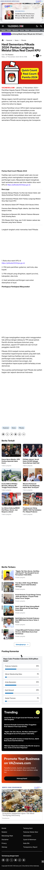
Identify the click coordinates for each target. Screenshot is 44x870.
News (3, 30)
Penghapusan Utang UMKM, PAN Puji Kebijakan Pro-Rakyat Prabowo (32, 509)
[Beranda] (3, 40)
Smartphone (2, 586)
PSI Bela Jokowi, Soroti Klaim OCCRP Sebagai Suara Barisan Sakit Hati (31, 461)
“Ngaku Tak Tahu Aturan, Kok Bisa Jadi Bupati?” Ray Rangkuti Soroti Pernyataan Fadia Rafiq (27, 573)
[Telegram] (11, 434)
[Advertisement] (22, 145)
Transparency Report (30, 847)
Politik (9, 30)
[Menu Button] (3, 26)
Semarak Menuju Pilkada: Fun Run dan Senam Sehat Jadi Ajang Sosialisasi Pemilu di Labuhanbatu (21, 194)
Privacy (4, 843)
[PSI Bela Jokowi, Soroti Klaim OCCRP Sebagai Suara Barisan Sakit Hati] (32, 450)
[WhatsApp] (19, 434)
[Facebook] (3, 434)
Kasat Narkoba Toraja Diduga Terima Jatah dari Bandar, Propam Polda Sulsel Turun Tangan (28, 596)
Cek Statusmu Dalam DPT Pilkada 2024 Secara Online (20, 204)
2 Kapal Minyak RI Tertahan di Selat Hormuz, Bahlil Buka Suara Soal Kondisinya (27, 631)
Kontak (4, 828)
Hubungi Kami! (22, 778)
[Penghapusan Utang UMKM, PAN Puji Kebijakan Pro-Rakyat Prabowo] (32, 499)
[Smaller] (34, 55)
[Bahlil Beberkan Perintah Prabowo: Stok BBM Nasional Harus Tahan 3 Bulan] (8, 622)
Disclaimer (5, 839)
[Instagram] (7, 860)
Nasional (6, 428)
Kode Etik (26, 843)
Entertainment (35, 30)
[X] (7, 434)
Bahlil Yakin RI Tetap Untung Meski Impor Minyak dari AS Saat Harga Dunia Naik (27, 608)
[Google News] (23, 860)
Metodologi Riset (7, 836)
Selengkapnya (21, 644)
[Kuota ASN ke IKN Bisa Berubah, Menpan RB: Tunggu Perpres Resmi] (11, 474)
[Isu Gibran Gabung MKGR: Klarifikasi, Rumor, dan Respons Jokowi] (11, 499)
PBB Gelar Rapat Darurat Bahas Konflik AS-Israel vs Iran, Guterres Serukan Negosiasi (22, 746)
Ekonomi (15, 30)
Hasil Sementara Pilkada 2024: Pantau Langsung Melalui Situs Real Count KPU (21, 200)
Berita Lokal (2, 574)
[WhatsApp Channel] (19, 860)
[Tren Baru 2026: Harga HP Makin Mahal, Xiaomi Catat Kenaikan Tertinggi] (8, 587)
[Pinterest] (15, 434)
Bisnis (27, 30)
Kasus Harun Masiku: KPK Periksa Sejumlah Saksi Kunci (11, 461)
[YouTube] (15, 860)
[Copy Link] (23, 434)
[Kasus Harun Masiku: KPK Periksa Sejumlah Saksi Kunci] (11, 450)
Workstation (27, 836)
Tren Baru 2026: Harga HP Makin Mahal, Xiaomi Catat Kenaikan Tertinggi (26, 584)
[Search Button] (41, 26)
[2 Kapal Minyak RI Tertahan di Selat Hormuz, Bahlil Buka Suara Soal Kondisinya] (8, 634)
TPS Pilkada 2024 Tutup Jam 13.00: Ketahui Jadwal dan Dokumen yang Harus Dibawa (21, 221)
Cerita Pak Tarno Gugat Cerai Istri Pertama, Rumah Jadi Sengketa (21, 718)
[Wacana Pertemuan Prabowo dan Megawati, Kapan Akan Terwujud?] (32, 474)
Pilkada (21, 428)
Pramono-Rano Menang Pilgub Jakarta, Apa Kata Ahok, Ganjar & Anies (20, 209)
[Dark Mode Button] (37, 26)
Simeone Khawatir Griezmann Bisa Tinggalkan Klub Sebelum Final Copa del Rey (20, 725)
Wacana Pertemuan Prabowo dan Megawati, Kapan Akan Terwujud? (31, 485)
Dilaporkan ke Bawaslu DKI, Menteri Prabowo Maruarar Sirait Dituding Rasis (20, 215)
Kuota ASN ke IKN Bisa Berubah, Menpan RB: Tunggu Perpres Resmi (9, 485)
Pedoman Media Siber (30, 832)
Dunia (22, 30)
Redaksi (4, 832)
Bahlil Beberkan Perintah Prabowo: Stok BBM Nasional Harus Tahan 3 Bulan (27, 620)
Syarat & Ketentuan (29, 839)
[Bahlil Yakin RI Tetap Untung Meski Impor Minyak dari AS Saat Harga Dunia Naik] (8, 611)
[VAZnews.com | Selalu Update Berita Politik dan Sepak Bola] (16, 26)
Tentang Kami (27, 828)
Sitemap (4, 847)
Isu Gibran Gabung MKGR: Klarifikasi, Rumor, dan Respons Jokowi (11, 509)
